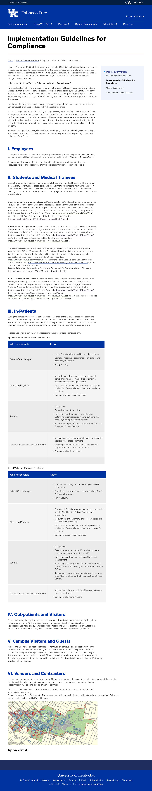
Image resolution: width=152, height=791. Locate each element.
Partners (62, 24)
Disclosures (127, 780)
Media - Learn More (115, 88)
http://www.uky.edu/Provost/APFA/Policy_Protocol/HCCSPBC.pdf (38, 219)
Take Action (109, 24)
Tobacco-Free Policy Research (119, 93)
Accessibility (112, 780)
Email (83, 780)
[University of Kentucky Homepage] (76, 775)
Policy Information (17, 24)
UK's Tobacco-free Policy (27, 60)
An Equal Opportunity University (34, 780)
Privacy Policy (96, 780)
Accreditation (59, 780)
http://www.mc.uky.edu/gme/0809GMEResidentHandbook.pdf (36, 271)
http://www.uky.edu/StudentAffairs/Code (73, 213)
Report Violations (135, 16)
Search (139, 2)
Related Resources (85, 24)
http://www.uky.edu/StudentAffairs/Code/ (74, 235)
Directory (128, 24)
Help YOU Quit (42, 24)
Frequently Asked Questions (118, 76)
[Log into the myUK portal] (128, 2)
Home (10, 60)
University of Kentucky (18, 2)
